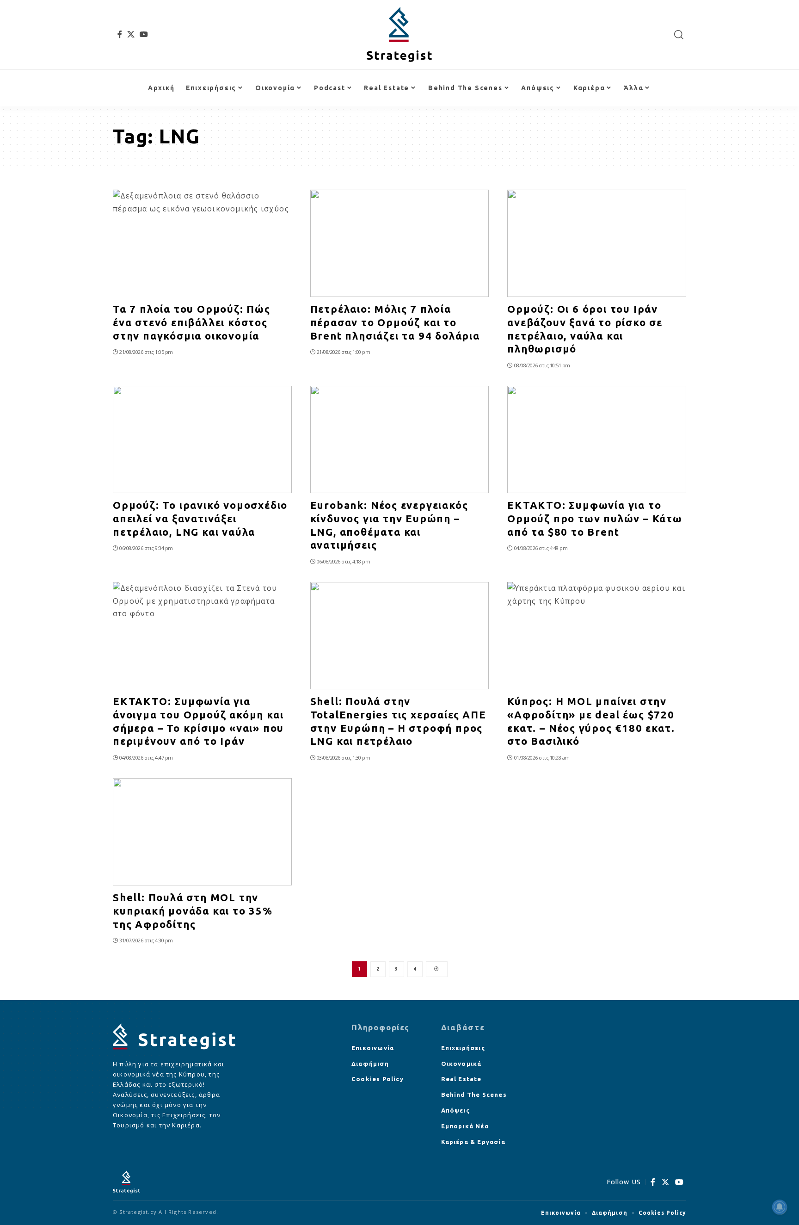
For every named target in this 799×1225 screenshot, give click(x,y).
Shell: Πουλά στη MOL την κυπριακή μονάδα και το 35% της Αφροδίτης (193, 910)
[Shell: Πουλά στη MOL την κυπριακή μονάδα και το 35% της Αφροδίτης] (202, 831)
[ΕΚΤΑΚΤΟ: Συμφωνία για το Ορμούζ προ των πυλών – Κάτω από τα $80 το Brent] (596, 439)
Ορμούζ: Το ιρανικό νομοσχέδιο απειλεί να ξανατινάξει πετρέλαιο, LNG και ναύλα (200, 518)
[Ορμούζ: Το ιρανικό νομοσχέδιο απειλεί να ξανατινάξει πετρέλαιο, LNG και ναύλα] (202, 439)
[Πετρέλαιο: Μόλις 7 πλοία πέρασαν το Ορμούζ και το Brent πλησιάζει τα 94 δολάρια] (399, 243)
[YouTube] (144, 34)
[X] (131, 34)
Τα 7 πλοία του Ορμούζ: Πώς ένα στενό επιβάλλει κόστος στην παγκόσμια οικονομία (191, 322)
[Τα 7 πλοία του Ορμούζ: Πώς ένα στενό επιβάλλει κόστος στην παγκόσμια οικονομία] (202, 243)
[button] (679, 35)
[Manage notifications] (779, 1207)
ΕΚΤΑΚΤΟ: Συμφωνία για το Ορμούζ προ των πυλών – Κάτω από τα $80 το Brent (594, 518)
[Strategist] (399, 34)
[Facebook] (120, 34)
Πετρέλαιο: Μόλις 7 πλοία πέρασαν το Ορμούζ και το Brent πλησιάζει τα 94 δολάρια (395, 322)
